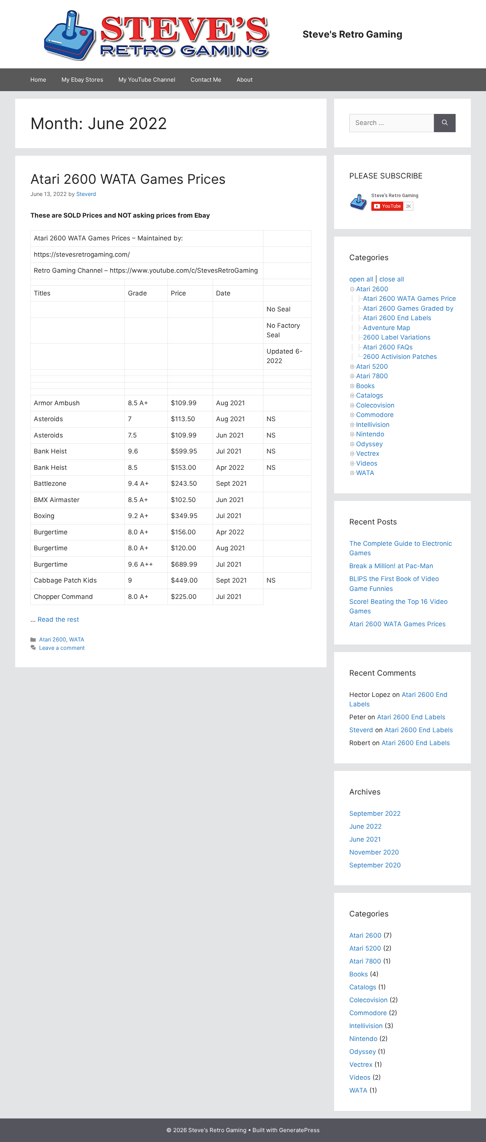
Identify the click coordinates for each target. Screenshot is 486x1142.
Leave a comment (62, 647)
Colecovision (375, 405)
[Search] (445, 123)
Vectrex (367, 453)
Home (38, 79)
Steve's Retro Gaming (352, 34)
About (244, 79)
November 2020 (374, 852)
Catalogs (369, 395)
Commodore (375, 415)
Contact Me (206, 79)
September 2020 (375, 865)
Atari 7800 (372, 376)
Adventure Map (386, 328)
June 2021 (365, 839)
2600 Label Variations (397, 337)
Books (365, 386)
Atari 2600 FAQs (388, 347)
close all (391, 279)
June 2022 (365, 826)
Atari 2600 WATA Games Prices (128, 179)
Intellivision (373, 424)
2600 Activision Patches (400, 356)
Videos (366, 463)
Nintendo (370, 434)
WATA (76, 639)
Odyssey (369, 444)
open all (361, 279)
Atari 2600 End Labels (397, 318)
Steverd (361, 730)
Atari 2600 (52, 639)
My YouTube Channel (146, 79)
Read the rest (58, 619)
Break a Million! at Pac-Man (391, 566)
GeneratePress (299, 1130)
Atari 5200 (372, 366)
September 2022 (375, 813)
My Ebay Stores (82, 79)
